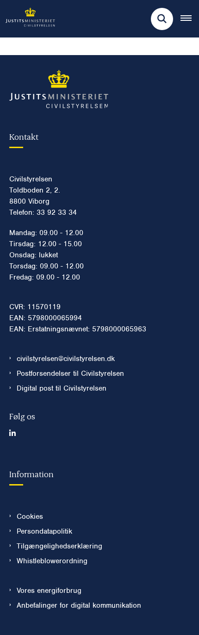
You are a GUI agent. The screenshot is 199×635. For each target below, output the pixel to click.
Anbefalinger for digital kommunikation (79, 605)
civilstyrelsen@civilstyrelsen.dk (66, 358)
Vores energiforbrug (49, 590)
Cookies (30, 516)
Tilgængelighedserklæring (59, 546)
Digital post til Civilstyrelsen (61, 388)
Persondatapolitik (44, 531)
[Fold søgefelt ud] (162, 19)
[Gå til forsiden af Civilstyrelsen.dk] (27, 18)
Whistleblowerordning (52, 561)
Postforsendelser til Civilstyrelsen (70, 373)
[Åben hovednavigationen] (189, 19)
